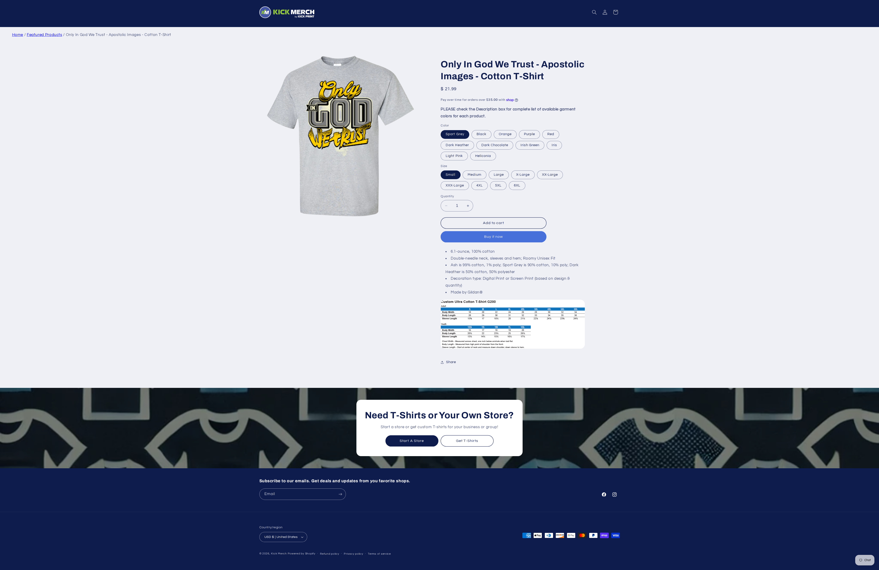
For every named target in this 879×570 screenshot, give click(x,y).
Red (550, 134)
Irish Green (530, 145)
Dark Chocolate (494, 145)
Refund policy (329, 554)
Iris (554, 145)
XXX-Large (455, 185)
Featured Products (44, 35)
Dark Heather (457, 145)
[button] (594, 12)
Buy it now (493, 237)
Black (481, 134)
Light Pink (454, 156)
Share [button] (451, 362)
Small (450, 174)
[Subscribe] (340, 494)
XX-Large (550, 174)
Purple (529, 134)
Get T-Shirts (467, 441)
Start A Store (412, 441)
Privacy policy (353, 554)
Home (17, 35)
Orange (505, 134)
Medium (474, 174)
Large (499, 174)
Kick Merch (279, 553)
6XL (517, 185)
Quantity (447, 196)
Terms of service (379, 554)
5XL (498, 185)
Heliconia (483, 156)
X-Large (523, 174)
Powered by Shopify (301, 553)
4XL (479, 185)
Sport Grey (455, 134)
